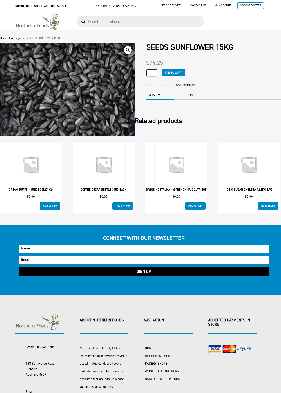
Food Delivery (172, 5)
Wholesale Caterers (162, 371)
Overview (154, 95)
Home (3, 38)
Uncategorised (17, 38)
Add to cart (173, 73)
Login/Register (250, 5)
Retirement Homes (159, 356)
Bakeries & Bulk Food (162, 379)
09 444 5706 (128, 6)
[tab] (159, 96)
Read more (123, 206)
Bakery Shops (156, 363)
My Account (223, 5)
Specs (192, 95)
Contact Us (198, 5)
